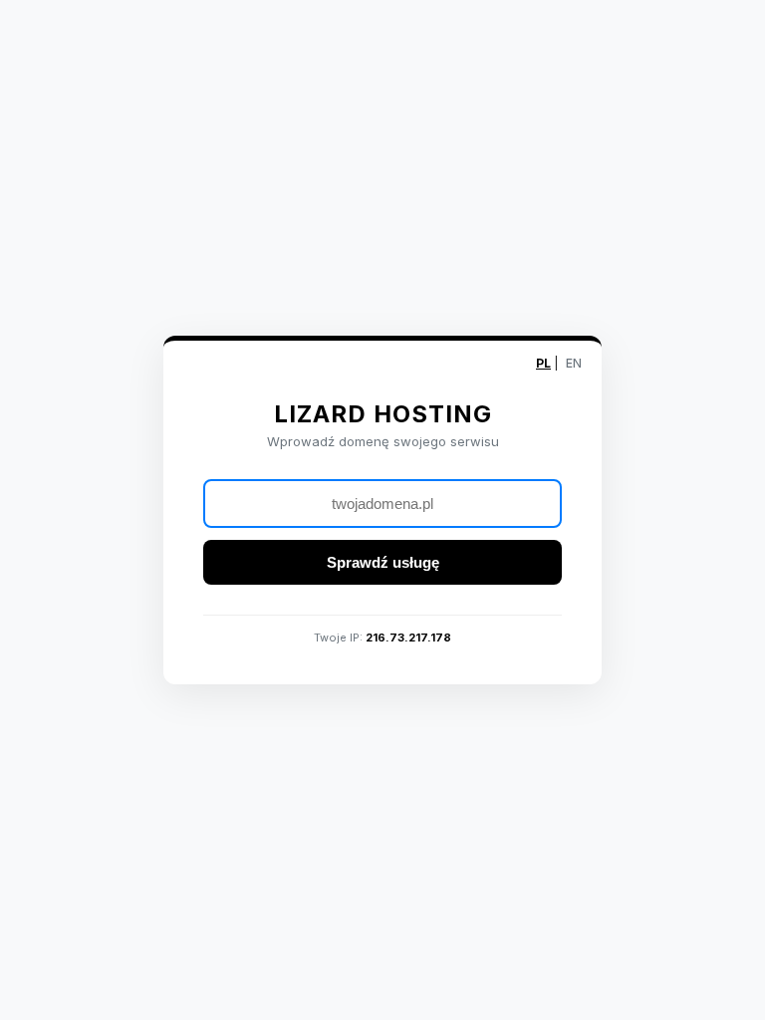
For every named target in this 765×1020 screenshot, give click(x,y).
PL (543, 363)
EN (574, 363)
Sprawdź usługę (383, 562)
